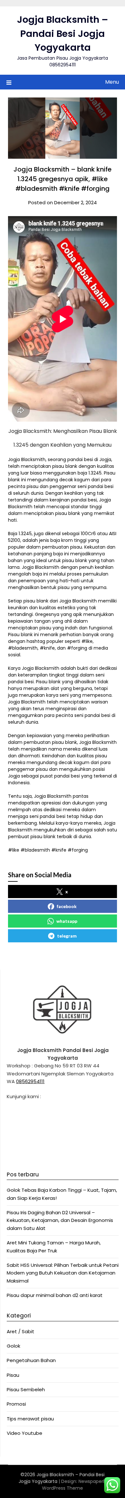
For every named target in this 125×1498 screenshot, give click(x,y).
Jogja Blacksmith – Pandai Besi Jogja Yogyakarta (62, 33)
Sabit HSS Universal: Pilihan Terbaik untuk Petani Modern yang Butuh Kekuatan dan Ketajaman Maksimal (63, 1273)
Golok (13, 1345)
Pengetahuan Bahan (31, 1360)
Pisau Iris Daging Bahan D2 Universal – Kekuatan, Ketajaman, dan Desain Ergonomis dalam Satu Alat (60, 1220)
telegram (67, 935)
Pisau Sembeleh (26, 1389)
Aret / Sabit (20, 1331)
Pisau (13, 1375)
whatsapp (66, 921)
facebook (67, 906)
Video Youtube (24, 1433)
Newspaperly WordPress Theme (74, 1484)
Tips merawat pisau (30, 1418)
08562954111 (30, 1081)
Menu (112, 82)
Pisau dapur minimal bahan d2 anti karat (55, 1295)
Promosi (16, 1404)
